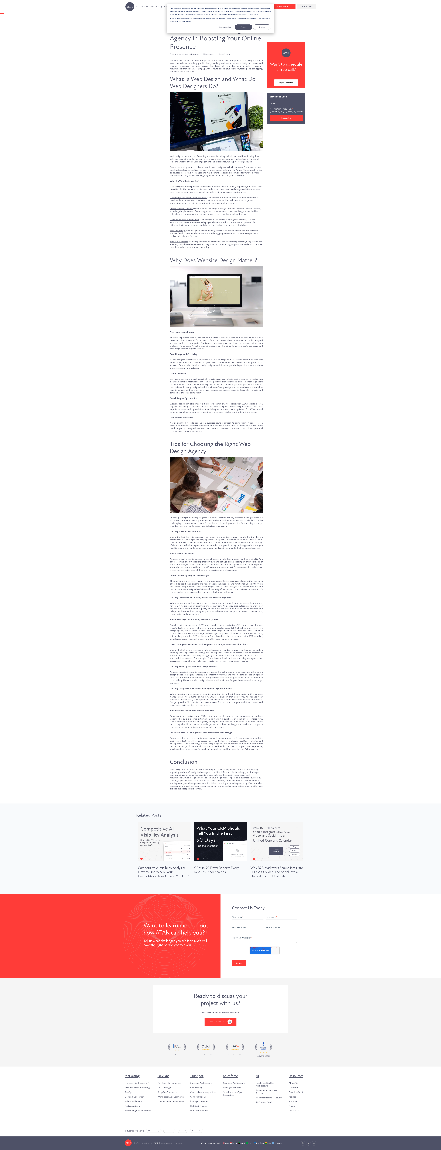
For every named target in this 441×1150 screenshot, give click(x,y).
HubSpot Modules (199, 1110)
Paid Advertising (132, 1106)
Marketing (132, 1076)
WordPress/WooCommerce (171, 1096)
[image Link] (205, 1050)
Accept (243, 27)
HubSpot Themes (198, 1106)
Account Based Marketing (137, 1087)
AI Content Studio (264, 1102)
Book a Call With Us (216, 1022)
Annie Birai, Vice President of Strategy (184, 54)
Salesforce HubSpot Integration (232, 1093)
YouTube (293, 1101)
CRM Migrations (198, 1096)
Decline (262, 27)
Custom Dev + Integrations (203, 1092)
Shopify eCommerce (167, 1092)
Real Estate (196, 1131)
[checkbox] (286, 112)
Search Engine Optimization (138, 1110)
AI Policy (178, 1143)
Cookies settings (225, 27)
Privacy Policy (166, 1143)
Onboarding (196, 1087)
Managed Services (199, 1101)
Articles (292, 1096)
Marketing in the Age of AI (137, 1083)
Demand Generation (134, 1096)
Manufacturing (153, 1131)
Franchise (169, 1131)
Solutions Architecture (201, 1083)
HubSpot (197, 1076)
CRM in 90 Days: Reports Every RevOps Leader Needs (216, 870)
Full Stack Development (169, 1083)
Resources (296, 1076)
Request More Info (286, 82)
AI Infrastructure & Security (269, 1097)
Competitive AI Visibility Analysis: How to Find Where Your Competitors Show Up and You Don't (164, 872)
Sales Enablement (133, 1101)
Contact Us (306, 6)
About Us (293, 1083)
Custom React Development (171, 1101)
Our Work (293, 1087)
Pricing (292, 1106)
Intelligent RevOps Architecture (265, 1084)
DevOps (163, 1076)
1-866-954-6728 (284, 6)
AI (257, 1076)
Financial (182, 1131)
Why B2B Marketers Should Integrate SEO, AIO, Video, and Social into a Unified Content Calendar (276, 872)
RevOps (128, 1092)
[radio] (273, 112)
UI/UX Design (164, 1087)
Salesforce (230, 1076)
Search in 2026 (296, 1092)
